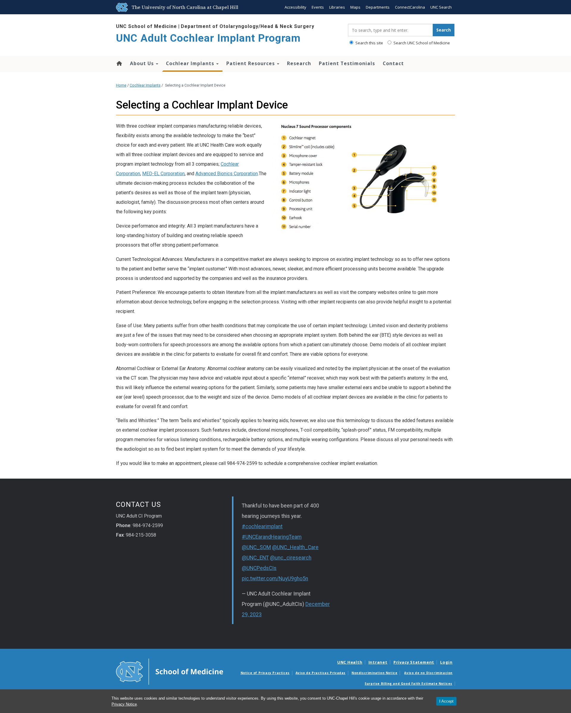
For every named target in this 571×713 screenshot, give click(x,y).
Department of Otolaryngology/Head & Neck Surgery (247, 26)
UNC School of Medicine (146, 26)
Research (299, 63)
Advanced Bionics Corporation (226, 173)
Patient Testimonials (347, 63)
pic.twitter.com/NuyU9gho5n (275, 579)
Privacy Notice (124, 704)
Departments (378, 7)
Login (446, 662)
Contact (393, 63)
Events (318, 7)
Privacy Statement (413, 662)
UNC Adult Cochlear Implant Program (208, 38)
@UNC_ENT (255, 558)
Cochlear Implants (191, 63)
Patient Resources (251, 63)
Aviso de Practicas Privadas (321, 673)
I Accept (446, 701)
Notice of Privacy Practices (265, 673)
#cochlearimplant (262, 526)
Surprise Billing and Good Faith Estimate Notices (408, 683)
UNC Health (350, 662)
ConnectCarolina (410, 7)
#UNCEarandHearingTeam (272, 537)
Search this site (368, 43)
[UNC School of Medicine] (169, 671)
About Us (142, 63)
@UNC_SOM (256, 547)
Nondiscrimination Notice (374, 673)
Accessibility (295, 7)
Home (119, 63)
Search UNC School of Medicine (421, 43)
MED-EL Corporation (163, 173)
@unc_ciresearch (290, 558)
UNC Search (441, 7)
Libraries (337, 7)
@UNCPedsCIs (259, 568)
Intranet (378, 662)
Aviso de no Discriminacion (428, 673)
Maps (355, 7)
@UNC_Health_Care (295, 547)
